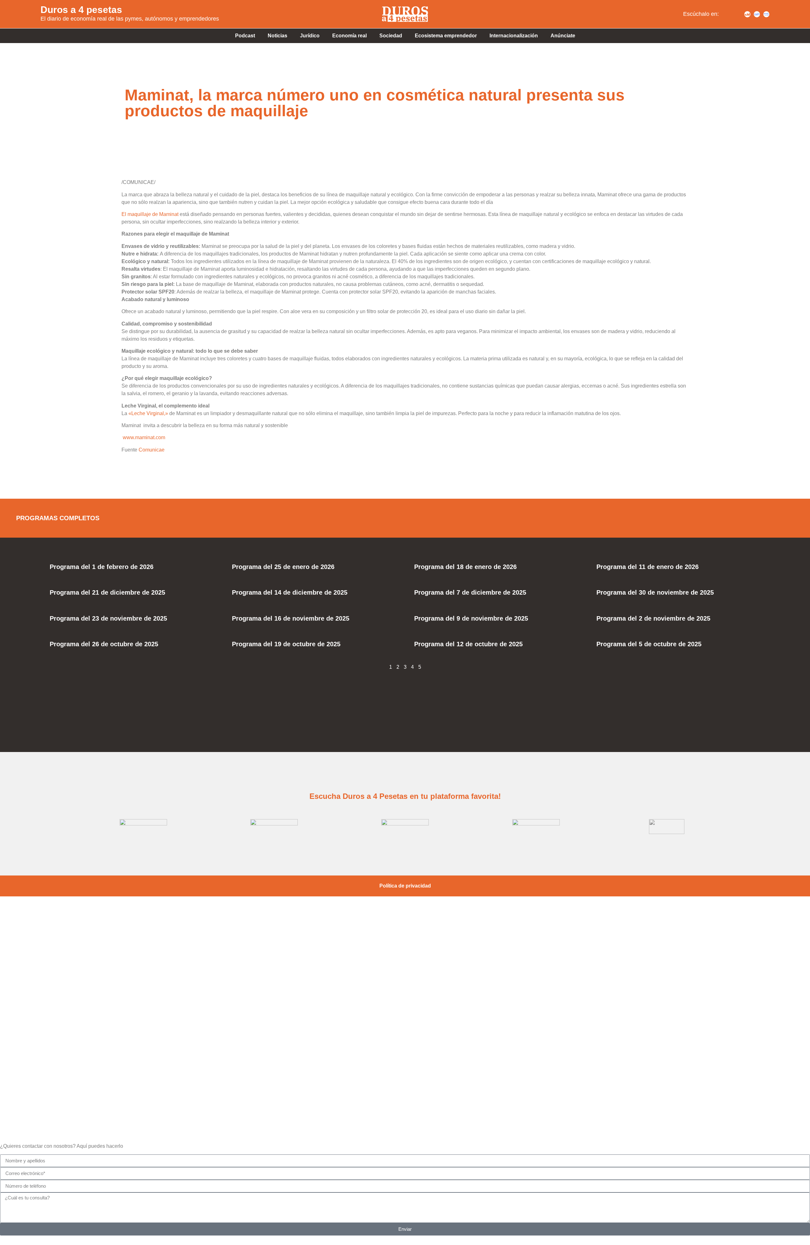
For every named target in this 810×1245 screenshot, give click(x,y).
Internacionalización (513, 35)
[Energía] (405, 1030)
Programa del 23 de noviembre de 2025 (108, 618)
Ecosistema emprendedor (446, 35)
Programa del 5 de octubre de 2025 (648, 644)
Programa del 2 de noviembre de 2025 (653, 618)
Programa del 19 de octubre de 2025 (286, 644)
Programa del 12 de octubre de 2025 (468, 644)
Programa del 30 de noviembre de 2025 (655, 592)
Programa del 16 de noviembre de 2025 (290, 618)
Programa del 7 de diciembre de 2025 (470, 592)
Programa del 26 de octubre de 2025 (104, 644)
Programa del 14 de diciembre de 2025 (289, 592)
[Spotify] (728, 14)
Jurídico (310, 35)
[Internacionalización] (405, 1075)
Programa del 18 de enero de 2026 (465, 566)
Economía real (349, 35)
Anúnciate (563, 35)
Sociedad (390, 35)
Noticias (277, 35)
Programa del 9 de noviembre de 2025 (471, 618)
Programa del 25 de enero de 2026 (283, 566)
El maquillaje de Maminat (150, 214)
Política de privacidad (405, 885)
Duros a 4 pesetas (81, 9)
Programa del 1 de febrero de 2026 (101, 566)
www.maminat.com (144, 437)
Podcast (245, 35)
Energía (405, 1050)
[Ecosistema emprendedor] (405, 985)
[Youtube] (738, 14)
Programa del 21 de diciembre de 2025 (107, 592)
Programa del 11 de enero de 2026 (647, 566)
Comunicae (152, 449)
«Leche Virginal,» (148, 413)
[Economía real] (405, 939)
